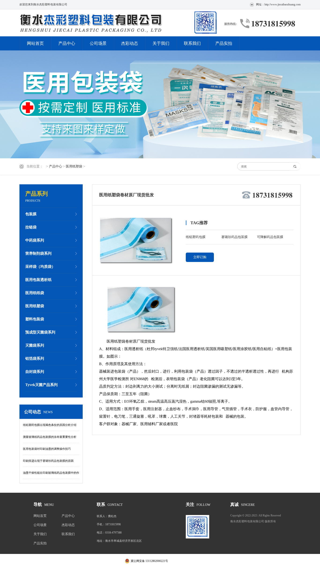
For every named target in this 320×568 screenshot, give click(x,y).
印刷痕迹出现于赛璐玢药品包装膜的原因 (48, 460)
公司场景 (98, 43)
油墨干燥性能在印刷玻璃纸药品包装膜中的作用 (51, 475)
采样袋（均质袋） (40, 267)
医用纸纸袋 (34, 293)
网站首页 (35, 43)
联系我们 (192, 43)
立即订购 (199, 257)
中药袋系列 (34, 240)
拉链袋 (31, 227)
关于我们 (161, 43)
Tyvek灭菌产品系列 (41, 385)
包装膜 (31, 214)
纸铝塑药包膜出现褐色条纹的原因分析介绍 (49, 425)
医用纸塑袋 (74, 166)
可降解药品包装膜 (270, 237)
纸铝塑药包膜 (195, 237)
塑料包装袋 (34, 319)
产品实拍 (223, 43)
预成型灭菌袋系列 (40, 332)
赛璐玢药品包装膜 (234, 237)
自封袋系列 (34, 372)
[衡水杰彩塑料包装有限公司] (119, 23)
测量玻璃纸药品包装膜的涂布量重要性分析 (49, 437)
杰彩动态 (129, 43)
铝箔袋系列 (34, 358)
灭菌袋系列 (34, 345)
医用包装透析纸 (38, 280)
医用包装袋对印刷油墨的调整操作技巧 (47, 449)
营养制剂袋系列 (38, 253)
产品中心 (66, 43)
